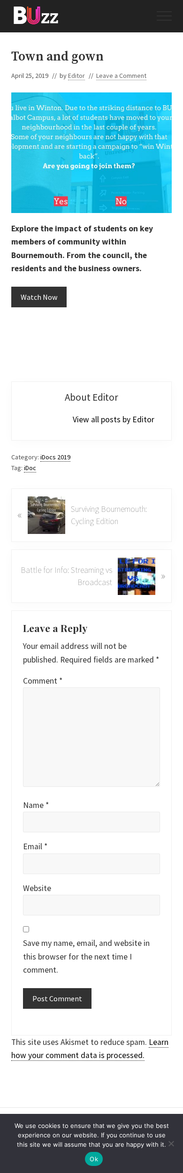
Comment (42, 681)
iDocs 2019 (55, 457)
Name (36, 805)
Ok (94, 1159)
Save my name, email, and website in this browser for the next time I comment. (86, 956)
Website (37, 888)
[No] (171, 1143)
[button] (164, 16)
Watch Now (39, 297)
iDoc (30, 468)
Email (35, 846)
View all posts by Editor (113, 419)
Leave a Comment (121, 75)
